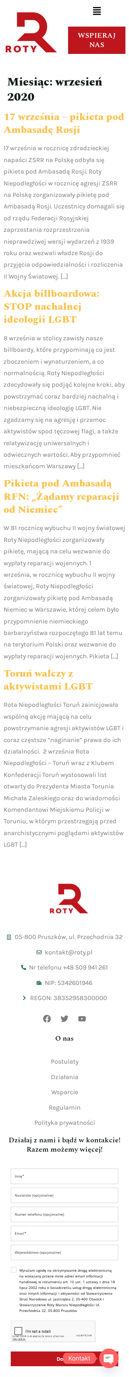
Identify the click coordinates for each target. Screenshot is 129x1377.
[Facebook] (47, 1019)
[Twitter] (64, 1019)
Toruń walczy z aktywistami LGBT (48, 680)
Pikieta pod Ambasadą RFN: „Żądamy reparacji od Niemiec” (61, 496)
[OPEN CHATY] (109, 1358)
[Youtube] (82, 1019)
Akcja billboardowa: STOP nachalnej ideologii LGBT (51, 307)
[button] (97, 11)
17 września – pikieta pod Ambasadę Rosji (64, 123)
